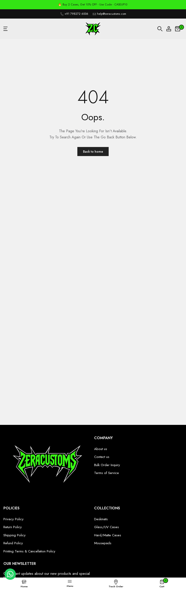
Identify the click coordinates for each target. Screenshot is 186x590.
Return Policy (12, 527)
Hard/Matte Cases (107, 535)
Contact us (101, 456)
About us (100, 448)
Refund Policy (13, 543)
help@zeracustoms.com (111, 14)
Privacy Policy (13, 519)
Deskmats (101, 519)
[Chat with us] (10, 578)
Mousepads (102, 543)
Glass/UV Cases (106, 527)
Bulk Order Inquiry (107, 464)
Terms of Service (106, 472)
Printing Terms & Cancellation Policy (29, 551)
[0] (177, 28)
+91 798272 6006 (76, 14)
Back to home (93, 151)
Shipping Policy (14, 535)
